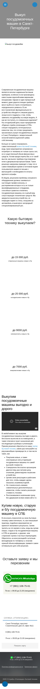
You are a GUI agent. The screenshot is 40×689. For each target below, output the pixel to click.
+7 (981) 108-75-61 (20, 586)
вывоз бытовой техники (26, 146)
